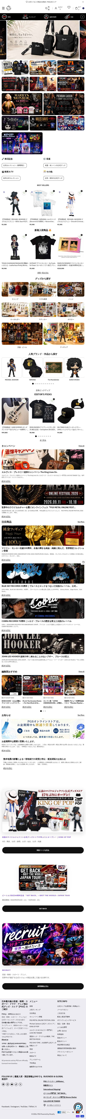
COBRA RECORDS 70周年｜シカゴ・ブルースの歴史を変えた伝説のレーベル (37, 621)
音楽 (31, 1049)
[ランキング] (25, 16)
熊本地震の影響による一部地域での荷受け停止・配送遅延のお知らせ (34, 759)
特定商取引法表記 (63, 1045)
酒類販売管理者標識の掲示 (66, 1048)
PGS (38, 1114)
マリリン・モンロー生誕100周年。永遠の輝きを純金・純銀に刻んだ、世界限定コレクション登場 (43, 549)
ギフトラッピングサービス (66, 1020)
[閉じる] (83, 2)
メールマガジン (62, 1010)
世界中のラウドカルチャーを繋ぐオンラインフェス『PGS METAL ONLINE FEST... (38, 507)
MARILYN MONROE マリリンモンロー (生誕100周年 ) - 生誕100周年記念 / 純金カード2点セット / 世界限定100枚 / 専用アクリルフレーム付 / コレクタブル (70, 264)
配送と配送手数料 (63, 1017)
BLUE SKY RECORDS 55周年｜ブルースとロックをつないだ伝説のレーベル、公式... (39, 586)
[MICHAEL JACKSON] (12, 367)
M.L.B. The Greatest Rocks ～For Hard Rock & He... (32, 702)
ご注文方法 (61, 1013)
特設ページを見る (43, 850)
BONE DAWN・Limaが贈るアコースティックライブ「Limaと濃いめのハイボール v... (11, 702)
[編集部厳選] (46, 16)
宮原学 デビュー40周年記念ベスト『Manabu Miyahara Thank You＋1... (74, 702)
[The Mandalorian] (53, 367)
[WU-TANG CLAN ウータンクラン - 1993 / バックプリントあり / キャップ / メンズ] (70, 411)
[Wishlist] (68, 7)
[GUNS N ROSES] (74, 367)
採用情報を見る (43, 986)
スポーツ (33, 1053)
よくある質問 (62, 1027)
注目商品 (33, 1013)
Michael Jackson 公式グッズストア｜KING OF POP (43, 1025)
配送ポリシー (62, 1041)
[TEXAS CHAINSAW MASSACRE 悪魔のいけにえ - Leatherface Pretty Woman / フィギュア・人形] (15, 247)
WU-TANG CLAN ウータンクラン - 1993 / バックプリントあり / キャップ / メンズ (70, 428)
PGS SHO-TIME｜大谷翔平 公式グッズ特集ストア (43, 1044)
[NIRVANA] (33, 367)
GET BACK (43, 909)
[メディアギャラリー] (15, 67)
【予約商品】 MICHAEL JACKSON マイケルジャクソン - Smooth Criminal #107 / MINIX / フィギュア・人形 (70, 220)
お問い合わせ (62, 1031)
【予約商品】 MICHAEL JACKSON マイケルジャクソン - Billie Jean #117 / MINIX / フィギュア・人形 (15, 220)
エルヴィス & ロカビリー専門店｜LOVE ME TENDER (41, 1031)
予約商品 (33, 1063)
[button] (3, 8)
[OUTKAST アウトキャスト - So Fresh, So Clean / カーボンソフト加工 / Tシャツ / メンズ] (43, 247)
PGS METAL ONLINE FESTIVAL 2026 (42, 1020)
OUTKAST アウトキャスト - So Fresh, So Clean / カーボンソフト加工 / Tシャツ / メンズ (43, 264)
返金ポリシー (62, 1038)
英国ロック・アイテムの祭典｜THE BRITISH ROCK (42, 1037)
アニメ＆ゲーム (35, 1060)
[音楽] (67, 16)
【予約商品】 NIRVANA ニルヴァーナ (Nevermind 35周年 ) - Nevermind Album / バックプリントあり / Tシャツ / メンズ (43, 220)
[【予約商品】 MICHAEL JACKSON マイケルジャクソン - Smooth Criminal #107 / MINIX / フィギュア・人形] (70, 203)
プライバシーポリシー (65, 1052)
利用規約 (60, 1034)
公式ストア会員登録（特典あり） (69, 1006)
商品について (62, 1055)
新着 (31, 1006)
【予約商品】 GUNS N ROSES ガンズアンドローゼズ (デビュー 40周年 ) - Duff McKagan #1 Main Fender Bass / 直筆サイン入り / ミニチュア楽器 (14, 428)
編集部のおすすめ (36, 1067)
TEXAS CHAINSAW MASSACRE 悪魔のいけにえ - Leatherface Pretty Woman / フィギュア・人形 (15, 264)
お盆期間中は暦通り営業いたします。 (19, 741)
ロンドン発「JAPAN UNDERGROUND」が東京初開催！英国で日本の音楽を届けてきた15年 (53, 702)
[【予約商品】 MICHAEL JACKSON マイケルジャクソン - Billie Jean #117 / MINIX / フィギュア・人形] (15, 203)
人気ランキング (35, 1010)
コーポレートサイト (54, 1105)
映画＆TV (33, 1056)
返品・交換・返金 (63, 1024)
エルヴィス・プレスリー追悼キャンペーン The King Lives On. (29, 472)
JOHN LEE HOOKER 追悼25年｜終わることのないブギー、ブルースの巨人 (35, 656)
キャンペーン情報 (36, 1017)
